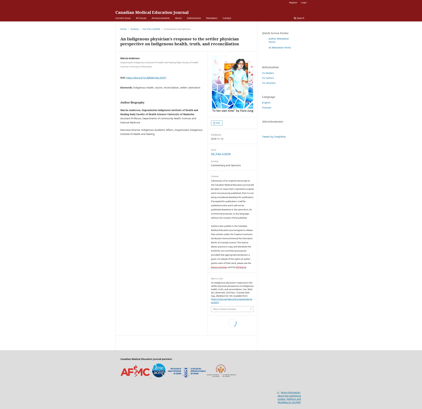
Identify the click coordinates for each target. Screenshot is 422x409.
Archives (134, 29)
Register (293, 2)
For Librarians (269, 82)
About (178, 18)
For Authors (268, 77)
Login (304, 2)
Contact (227, 18)
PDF (218, 123)
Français (266, 107)
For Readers (268, 72)
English (266, 102)
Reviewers (211, 18)
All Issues (141, 18)
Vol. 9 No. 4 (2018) (151, 29)
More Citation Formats (224, 309)
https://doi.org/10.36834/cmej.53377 (146, 77)
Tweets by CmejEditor (274, 136)
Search (300, 18)
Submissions (194, 18)
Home (123, 29)
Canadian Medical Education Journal (152, 12)
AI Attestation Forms (280, 47)
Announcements (161, 18)
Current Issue (123, 18)
